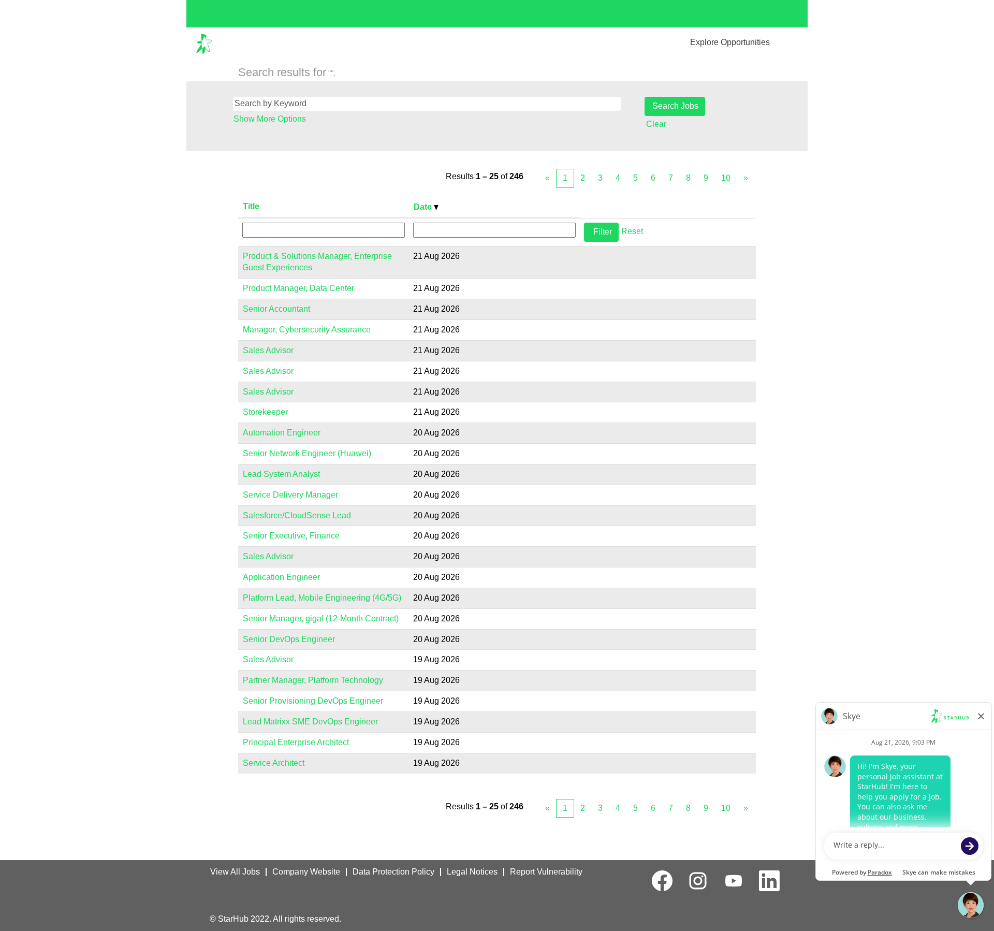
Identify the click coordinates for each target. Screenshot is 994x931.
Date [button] (424, 206)
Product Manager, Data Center (298, 288)
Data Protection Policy (393, 871)
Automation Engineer (281, 432)
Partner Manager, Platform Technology (313, 680)
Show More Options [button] (269, 118)
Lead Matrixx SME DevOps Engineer (310, 721)
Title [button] (251, 206)
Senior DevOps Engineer (289, 639)
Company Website (306, 871)
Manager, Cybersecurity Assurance (307, 329)
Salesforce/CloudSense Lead (297, 515)
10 (725, 177)
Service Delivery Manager (290, 494)
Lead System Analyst (281, 474)
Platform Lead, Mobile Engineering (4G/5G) (322, 597)
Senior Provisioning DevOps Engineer (313, 700)
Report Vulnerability (546, 871)
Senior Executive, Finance (291, 535)
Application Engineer (281, 577)
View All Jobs (235, 871)
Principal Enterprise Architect (296, 742)
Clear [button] (656, 124)
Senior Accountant (276, 308)
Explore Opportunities (730, 42)
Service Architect (273, 763)
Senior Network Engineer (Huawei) (307, 453)
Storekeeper (265, 412)
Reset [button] (632, 231)
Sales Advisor (268, 350)
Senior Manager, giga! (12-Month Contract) (321, 618)
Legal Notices (472, 871)
